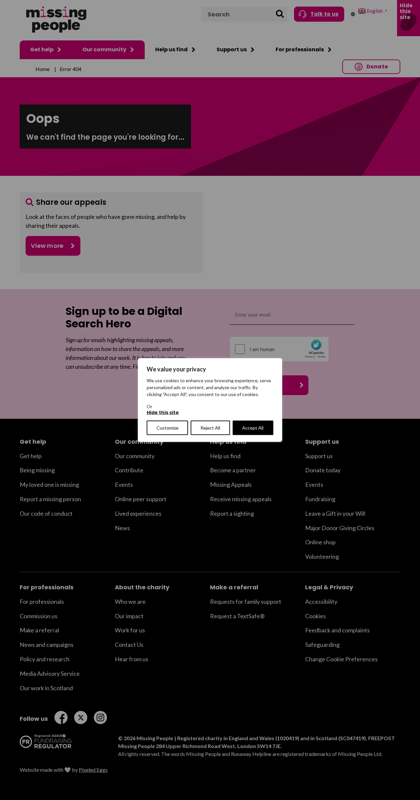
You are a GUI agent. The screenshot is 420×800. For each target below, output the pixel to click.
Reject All (210, 427)
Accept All (252, 427)
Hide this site (163, 412)
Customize (167, 427)
